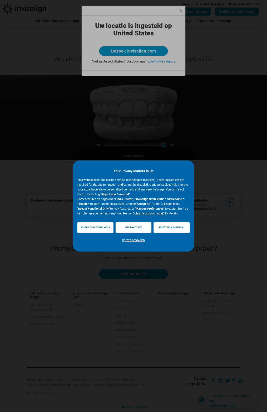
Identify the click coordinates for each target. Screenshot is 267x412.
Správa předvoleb (133, 240)
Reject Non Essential (172, 227)
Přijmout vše (133, 227)
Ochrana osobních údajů (148, 213)
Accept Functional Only (95, 227)
